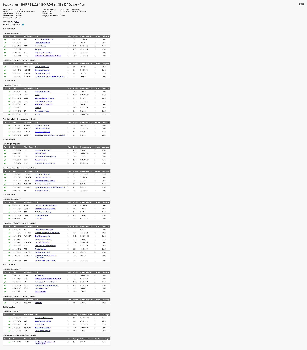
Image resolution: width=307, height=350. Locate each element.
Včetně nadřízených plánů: (12, 24)
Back (301, 4)
